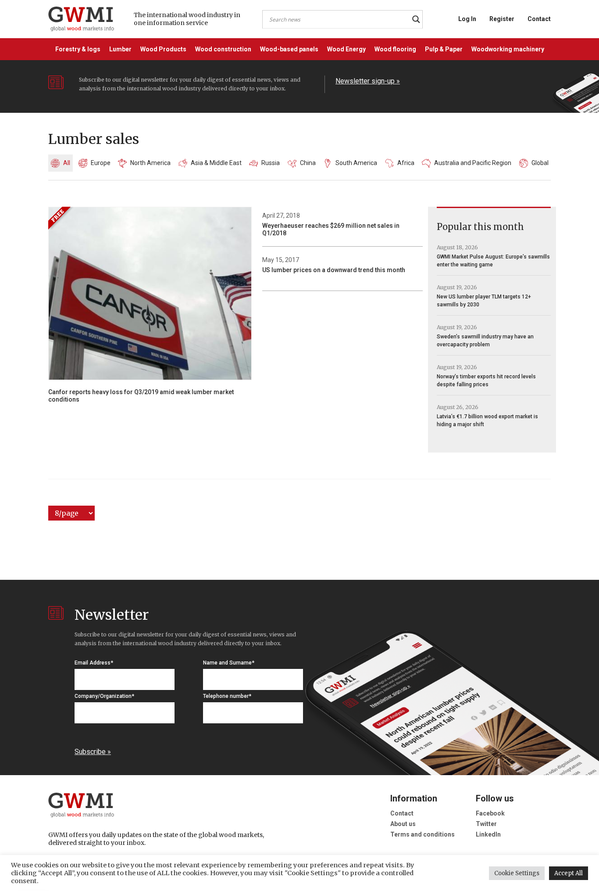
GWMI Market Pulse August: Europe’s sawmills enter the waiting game (493, 261)
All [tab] (66, 162)
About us (403, 823)
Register (501, 18)
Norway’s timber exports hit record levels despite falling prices (486, 381)
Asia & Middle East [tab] (216, 162)
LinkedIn (488, 834)
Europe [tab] (101, 162)
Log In (467, 18)
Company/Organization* (104, 696)
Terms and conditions (422, 834)
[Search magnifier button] (416, 19)
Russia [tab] (270, 162)
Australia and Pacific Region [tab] (472, 162)
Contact (539, 18)
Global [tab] (540, 162)
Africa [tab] (405, 162)
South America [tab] (356, 162)
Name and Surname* (228, 663)
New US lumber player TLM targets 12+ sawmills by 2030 (484, 301)
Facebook (490, 813)
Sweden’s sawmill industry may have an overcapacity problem (485, 341)
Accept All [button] (568, 873)
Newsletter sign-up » (367, 81)
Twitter (486, 823)
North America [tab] (150, 162)
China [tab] (308, 162)
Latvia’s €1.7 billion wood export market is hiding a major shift (487, 420)
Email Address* (94, 663)
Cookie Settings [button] (516, 873)
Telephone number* (227, 696)
